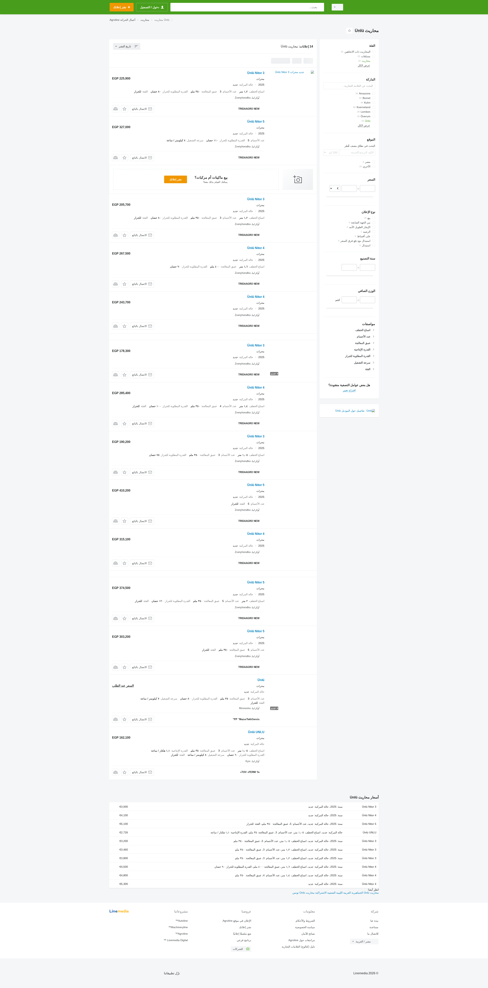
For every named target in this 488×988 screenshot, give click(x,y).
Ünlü (261, 680)
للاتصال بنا (372, 933)
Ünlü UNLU (256, 732)
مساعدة (374, 927)
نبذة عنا (374, 920)
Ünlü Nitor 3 (255, 73)
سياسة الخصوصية (305, 927)
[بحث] (320, 7)
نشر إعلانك (175, 179)
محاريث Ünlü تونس (303, 892)
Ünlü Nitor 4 (255, 248)
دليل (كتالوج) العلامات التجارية (298, 946)
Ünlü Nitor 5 (255, 121)
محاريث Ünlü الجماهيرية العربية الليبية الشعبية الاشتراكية (347, 892)
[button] (124, 108)
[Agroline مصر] (363, 7)
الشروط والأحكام (305, 920)
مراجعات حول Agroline (301, 940)
